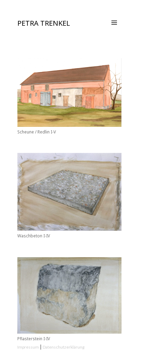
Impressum (28, 347)
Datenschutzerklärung (63, 347)
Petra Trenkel (43, 23)
